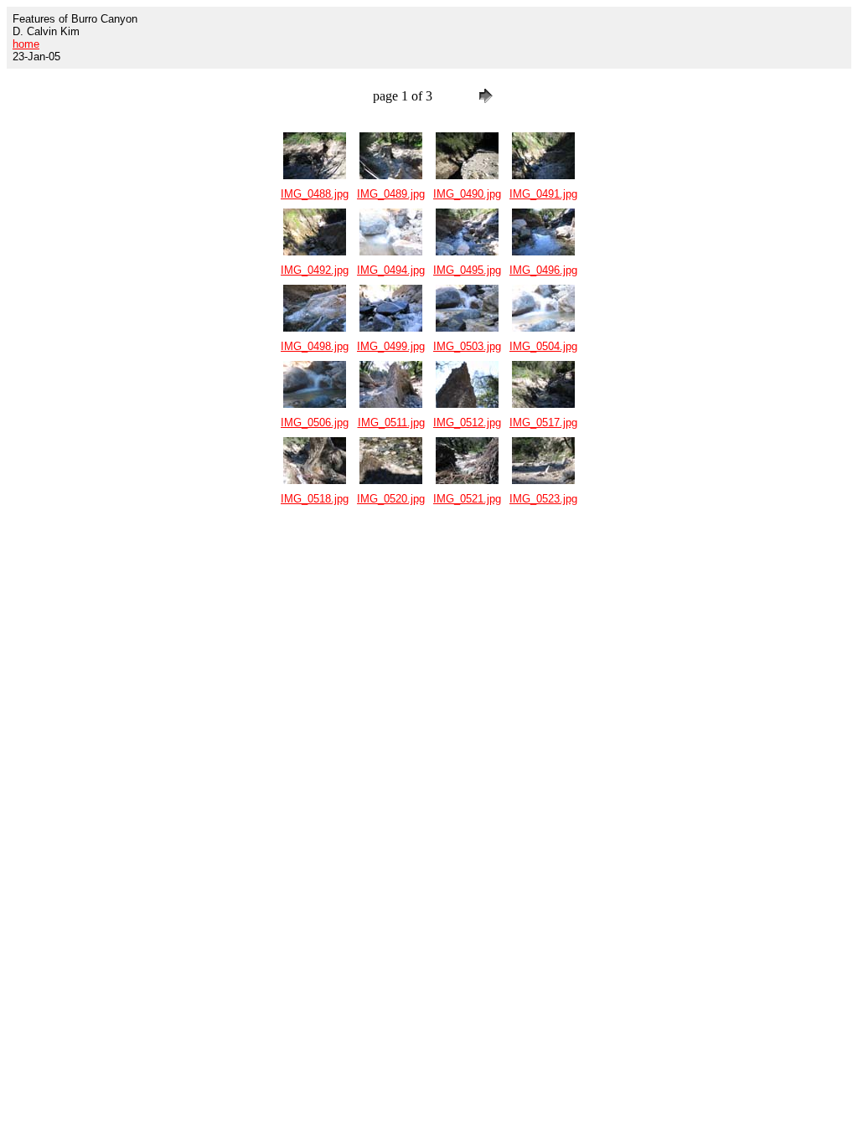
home (26, 44)
